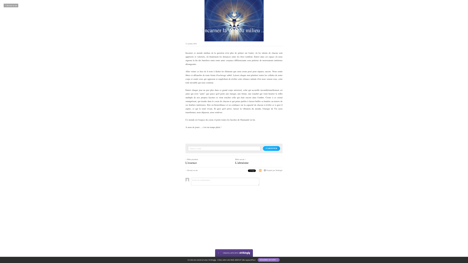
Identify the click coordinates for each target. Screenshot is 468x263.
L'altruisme (242, 162)
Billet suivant (239, 159)
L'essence (191, 162)
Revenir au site (12, 5)
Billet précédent (192, 159)
